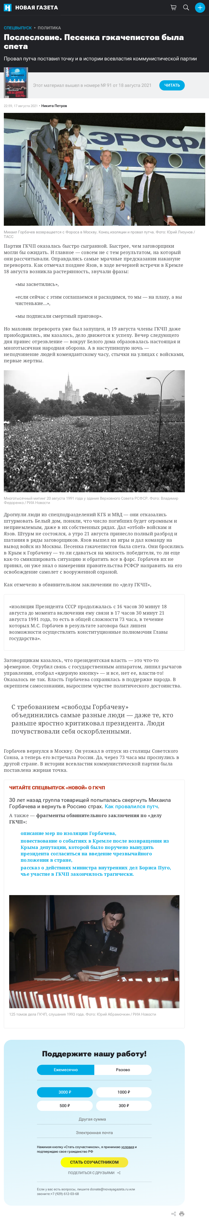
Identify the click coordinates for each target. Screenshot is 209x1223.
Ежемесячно (66, 1069)
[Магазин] (173, 7)
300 (122, 1105)
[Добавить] (200, 8)
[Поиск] (186, 7)
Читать (172, 85)
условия (127, 1147)
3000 (63, 1092)
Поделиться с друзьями (91, 1173)
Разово (123, 1069)
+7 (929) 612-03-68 (65, 1194)
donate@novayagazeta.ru (109, 1189)
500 (63, 1105)
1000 (122, 1092)
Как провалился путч (130, 806)
